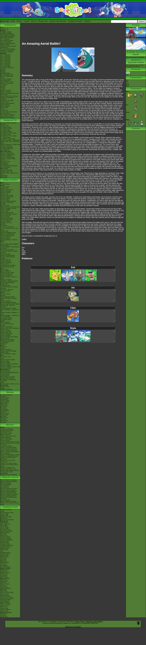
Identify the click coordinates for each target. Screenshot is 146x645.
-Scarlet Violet (4, 555)
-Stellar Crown (4, 542)
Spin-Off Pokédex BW (6, 76)
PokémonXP (3, 94)
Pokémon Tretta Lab (6, 274)
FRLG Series (4, 409)
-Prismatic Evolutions (6, 539)
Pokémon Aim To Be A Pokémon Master (10, 142)
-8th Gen (2, 87)
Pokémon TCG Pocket (7, 202)
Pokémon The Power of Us (8, 469)
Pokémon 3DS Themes (7, 378)
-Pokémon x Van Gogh (6, 100)
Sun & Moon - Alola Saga (7, 138)
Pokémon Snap (4, 361)
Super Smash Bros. (6, 368)
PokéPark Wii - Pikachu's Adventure (7, 306)
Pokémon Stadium (5, 365)
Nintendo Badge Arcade (7, 267)
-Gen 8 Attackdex (5, 64)
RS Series (3, 408)
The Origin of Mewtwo (6, 429)
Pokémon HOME (5, 209)
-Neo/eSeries (4, 565)
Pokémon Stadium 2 (6, 349)
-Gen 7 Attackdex (5, 63)
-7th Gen (2, 89)
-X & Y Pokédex (5, 39)
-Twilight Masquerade (6, 545)
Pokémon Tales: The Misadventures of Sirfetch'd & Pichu (9, 173)
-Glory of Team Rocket (7, 592)
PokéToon (3, 160)
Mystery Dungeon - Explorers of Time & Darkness (9, 316)
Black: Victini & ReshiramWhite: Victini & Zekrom (9, 452)
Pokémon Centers (5, 92)
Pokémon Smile (4, 217)
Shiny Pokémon (4, 150)
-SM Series (3, 558)
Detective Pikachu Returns (8, 201)
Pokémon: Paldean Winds (7, 158)
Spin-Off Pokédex (5, 73)
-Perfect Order (4, 528)
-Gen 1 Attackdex (5, 55)
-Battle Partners (4, 595)
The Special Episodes (6, 147)
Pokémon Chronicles (6, 146)
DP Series (3, 412)
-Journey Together (5, 538)
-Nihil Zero (3, 582)
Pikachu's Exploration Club (8, 493)
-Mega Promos (4, 569)
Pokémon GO (4, 194)
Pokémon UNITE (5, 198)
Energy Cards (4, 515)
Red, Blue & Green (5, 356)
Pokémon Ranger (5, 335)
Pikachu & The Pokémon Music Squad (9, 503)
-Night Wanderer (5, 602)
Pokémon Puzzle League (7, 359)
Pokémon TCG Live (6, 222)
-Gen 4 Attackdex (5, 59)
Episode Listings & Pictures (8, 123)
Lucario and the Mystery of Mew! (10, 442)
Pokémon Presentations (7, 103)
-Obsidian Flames (5, 552)
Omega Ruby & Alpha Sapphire (9, 244)
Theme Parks (4, 107)
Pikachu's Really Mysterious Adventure (8, 497)
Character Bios (4, 126)
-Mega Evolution (5, 532)
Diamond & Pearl (5, 294)
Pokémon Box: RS (5, 332)
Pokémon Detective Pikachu (8, 474)
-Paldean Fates (4, 548)
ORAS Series (4, 420)
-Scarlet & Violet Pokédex (7, 49)
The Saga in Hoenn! (6, 131)
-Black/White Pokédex (6, 37)
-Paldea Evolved (5, 554)
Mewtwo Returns (5, 434)
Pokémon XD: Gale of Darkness (9, 328)
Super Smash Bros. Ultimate (8, 239)
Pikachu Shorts (10, 477)
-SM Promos (4, 574)
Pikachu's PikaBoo (5, 484)
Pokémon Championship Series (9, 93)
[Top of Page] (138, 623)
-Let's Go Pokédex (5, 42)
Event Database (5, 113)
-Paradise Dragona (5, 599)
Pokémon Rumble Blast (7, 282)
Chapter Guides (4, 400)
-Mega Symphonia (5, 588)
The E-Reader (4, 342)
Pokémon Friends (5, 192)
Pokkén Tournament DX (7, 235)
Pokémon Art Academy (7, 249)
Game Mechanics (5, 80)
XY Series (3, 419)
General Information (6, 395)
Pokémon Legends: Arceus (8, 208)
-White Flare (3, 535)
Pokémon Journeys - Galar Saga (9, 140)
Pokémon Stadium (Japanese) (9, 364)
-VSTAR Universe (5, 609)
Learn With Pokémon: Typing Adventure (8, 287)
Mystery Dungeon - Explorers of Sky (9, 310)
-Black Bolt (3, 534)
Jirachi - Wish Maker (6, 439)
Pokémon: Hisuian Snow (7, 157)
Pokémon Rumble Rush (7, 234)
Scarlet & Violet (4, 187)
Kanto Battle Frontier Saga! (8, 133)
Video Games (10, 180)
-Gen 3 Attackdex (5, 57)
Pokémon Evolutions (6, 156)
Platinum (2, 295)
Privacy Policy (80, 621)
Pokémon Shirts (5, 106)
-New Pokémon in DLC (7, 116)
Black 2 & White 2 (5, 271)
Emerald (2, 325)
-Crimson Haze (4, 605)
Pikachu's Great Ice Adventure (9, 494)
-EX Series (3, 564)
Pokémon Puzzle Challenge (8, 351)
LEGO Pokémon (5, 104)
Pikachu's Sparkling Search (8, 495)
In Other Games (5, 374)
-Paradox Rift (4, 549)
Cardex (2, 77)
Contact (26, 21)
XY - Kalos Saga (5, 137)
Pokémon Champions (6, 190)
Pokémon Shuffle (5, 254)
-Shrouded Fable (5, 544)
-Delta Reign (4, 522)
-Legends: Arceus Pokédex (8, 46)
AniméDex (3, 124)
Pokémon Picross (5, 259)
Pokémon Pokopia (5, 191)
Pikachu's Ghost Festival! (7, 490)
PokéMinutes (4, 163)
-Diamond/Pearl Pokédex (7, 36)
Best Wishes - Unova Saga (8, 136)
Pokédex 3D (3, 284)
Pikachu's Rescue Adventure (8, 481)
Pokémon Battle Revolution (8, 308)
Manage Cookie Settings (94, 621)
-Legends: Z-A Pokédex (7, 50)
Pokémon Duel (4, 264)
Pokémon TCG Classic (7, 519)
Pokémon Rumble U (6, 275)
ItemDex (2, 69)
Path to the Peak (5, 161)
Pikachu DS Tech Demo (7, 339)
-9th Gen (2, 86)
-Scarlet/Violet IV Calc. (7, 82)
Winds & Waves (5, 184)
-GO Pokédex (4, 47)
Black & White (4, 269)
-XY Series (3, 559)
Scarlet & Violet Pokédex (57, 21)
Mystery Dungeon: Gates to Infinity (8, 277)
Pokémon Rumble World (7, 255)
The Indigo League (5, 127)
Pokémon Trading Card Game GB (10, 366)
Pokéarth (87, 21)
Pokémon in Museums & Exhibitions (7, 98)
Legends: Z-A (4, 188)
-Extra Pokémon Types (7, 512)
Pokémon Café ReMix (6, 195)
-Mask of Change (5, 604)
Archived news (4, 29)
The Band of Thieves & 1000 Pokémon (8, 251)
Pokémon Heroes (5, 437)
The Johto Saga (5, 130)
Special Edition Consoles (7, 376)
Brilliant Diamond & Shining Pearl (10, 207)
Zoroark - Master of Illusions (8, 450)
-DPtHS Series (4, 562)
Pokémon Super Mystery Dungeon (7, 257)
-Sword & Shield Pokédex (7, 43)
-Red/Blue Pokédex (6, 32)
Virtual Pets (3, 381)
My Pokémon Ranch (6, 318)
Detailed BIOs (4, 399)
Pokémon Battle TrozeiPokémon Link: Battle (9, 247)
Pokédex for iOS (5, 291)
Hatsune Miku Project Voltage (9, 96)
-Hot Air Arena (4, 594)
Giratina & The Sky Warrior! (8, 447)
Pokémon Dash (4, 329)
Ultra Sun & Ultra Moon (7, 227)
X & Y (2, 242)
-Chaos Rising (4, 527)
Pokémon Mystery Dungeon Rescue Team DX (8, 214)
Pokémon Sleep (4, 199)
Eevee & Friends (5, 500)
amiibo (2, 382)
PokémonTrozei (4, 338)
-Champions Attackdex (7, 67)
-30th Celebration (5, 524)
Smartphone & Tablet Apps (8, 379)
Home (13, 21)
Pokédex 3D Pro (5, 285)
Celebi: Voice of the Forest (8, 436)
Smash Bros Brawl (5, 319)
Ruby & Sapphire (5, 322)
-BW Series (3, 561)
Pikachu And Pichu (5, 483)
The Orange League (6, 128)
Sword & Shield (4, 205)
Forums (19, 21)
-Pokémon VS (4, 611)
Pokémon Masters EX (6, 197)
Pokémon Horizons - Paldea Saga (10, 144)
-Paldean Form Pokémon (7, 117)
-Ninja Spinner (4, 581)
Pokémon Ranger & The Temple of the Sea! (9, 444)
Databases (10, 25)
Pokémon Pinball (5, 362)
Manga (10, 392)
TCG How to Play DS (6, 289)
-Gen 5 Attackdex (5, 60)
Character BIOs (4, 398)
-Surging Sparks (5, 541)
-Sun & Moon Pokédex (6, 40)
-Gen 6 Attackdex (5, 62)
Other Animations (5, 167)
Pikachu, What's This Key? (8, 501)
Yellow (2, 358)
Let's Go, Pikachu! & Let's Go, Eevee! (9, 229)
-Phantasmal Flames (6, 531)
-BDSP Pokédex (5, 45)
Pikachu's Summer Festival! (8, 488)
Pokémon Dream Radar (7, 272)
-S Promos (3, 615)
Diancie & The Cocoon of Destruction (7, 461)
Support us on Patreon (73, 626)
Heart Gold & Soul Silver (7, 297)
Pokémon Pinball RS (6, 334)
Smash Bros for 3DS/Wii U (8, 265)
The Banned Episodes (6, 148)
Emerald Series (4, 410)
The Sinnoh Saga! (5, 134)
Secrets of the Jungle (6, 471)
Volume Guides (4, 402)
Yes (127, 75)
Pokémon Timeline (5, 90)
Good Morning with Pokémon (8, 166)
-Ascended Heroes (5, 529)
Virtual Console (4, 375)
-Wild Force (3, 606)
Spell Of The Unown (6, 433)
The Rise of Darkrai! (6, 446)
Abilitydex (3, 72)
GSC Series (3, 406)
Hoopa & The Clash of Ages (8, 463)
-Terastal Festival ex (6, 596)
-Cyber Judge (4, 608)
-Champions (3, 84)
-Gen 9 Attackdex (5, 66)
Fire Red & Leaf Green (7, 324)
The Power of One (5, 432)
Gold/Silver (3, 346)
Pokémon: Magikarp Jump (8, 232)
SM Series (3, 422)
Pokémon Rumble (5, 301)
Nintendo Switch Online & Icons (9, 384)
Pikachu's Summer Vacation (8, 480)
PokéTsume (3, 177)
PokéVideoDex (4, 164)
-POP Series (3, 577)
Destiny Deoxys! (5, 440)
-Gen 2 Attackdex (5, 56)
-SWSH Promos (5, 572)
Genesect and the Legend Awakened (7, 458)
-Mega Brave (4, 586)
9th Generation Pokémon (7, 114)
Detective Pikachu (5, 237)
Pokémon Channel (5, 331)
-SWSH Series (4, 557)
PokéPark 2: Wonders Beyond (9, 281)
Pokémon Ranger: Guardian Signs (8, 299)
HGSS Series (4, 415)
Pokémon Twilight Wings (7, 154)
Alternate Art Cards (6, 517)
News (2, 27)
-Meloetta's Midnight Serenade (9, 456)
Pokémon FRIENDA (6, 389)
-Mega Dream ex (5, 584)
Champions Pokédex (75, 21)
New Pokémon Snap (6, 219)
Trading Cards (10, 507)
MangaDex (3, 396)
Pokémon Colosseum (6, 326)
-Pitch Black (3, 525)
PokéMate (3, 344)
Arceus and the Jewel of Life (8, 449)
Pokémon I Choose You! (7, 467)
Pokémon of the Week (6, 83)
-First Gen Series (5, 567)
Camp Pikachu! (4, 485)
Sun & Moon (3, 225)
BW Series (3, 416)
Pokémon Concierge (6, 170)
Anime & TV (10, 120)
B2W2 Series (4, 418)
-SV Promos (3, 571)
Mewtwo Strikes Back (6, 430)
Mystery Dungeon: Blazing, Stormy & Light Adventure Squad (10, 303)
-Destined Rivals (5, 537)
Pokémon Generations (6, 153)
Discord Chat (4, 110)
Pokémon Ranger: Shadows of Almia (9, 313)
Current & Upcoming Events (8, 112)
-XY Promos (3, 575)
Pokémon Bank (4, 245)
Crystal (2, 348)
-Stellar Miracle (4, 601)
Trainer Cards (4, 514)
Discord (33, 21)
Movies (10, 425)
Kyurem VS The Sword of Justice (10, 454)
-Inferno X (3, 585)
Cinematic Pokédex (6, 79)
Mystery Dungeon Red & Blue (9, 336)
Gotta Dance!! (4, 487)
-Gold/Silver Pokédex (6, 33)
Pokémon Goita (4, 386)
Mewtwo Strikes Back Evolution (9, 470)
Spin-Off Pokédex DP (6, 74)
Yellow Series (4, 405)
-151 (1, 551)
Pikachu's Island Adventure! (8, 491)
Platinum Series (4, 413)
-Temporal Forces (5, 547)
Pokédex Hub (42, 21)
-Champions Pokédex (6, 52)
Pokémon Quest (5, 238)
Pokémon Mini (4, 352)
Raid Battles (3, 518)
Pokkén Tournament (6, 262)
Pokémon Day (4, 102)
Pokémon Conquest (6, 279)
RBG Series (3, 403)
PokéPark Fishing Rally (7, 341)
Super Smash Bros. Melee (8, 354)
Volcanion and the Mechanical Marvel (9, 465)
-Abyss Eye (3, 579)
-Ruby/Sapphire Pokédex (7, 35)
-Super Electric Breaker (7, 598)
